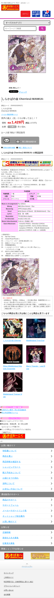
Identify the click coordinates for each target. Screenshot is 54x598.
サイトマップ (9, 573)
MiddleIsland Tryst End (35, 340)
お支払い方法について (13, 489)
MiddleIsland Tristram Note (12, 395)
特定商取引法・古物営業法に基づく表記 (18, 582)
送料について (9, 483)
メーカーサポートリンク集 (15, 511)
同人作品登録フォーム (10, 413)
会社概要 (7, 594)
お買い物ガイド (10, 521)
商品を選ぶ (8, 456)
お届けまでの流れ (11, 478)
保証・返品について (25, 147)
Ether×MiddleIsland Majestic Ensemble (12, 367)
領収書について (10, 451)
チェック (23, 92)
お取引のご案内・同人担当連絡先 (14, 410)
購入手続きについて (12, 473)
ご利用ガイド (9, 577)
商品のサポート (10, 500)
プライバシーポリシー (12, 586)
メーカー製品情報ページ (9, 114)
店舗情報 (7, 532)
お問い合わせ (9, 590)
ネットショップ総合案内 (14, 516)
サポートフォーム (11, 505)
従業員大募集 (9, 543)
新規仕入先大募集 (11, 538)
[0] (46, 15)
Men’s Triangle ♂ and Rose (35, 367)
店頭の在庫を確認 (9, 147)
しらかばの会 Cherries (12, 340)
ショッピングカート (12, 467)
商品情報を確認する (12, 462)
